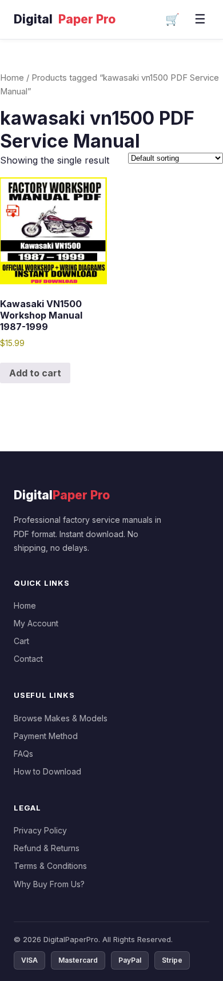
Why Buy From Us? (49, 884)
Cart (21, 641)
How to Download (47, 771)
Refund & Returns (46, 848)
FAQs (23, 753)
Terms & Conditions (50, 866)
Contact (28, 659)
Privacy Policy (40, 830)
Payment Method (46, 736)
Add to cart (35, 373)
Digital (65, 19)
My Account (36, 623)
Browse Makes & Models (60, 718)
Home (12, 78)
